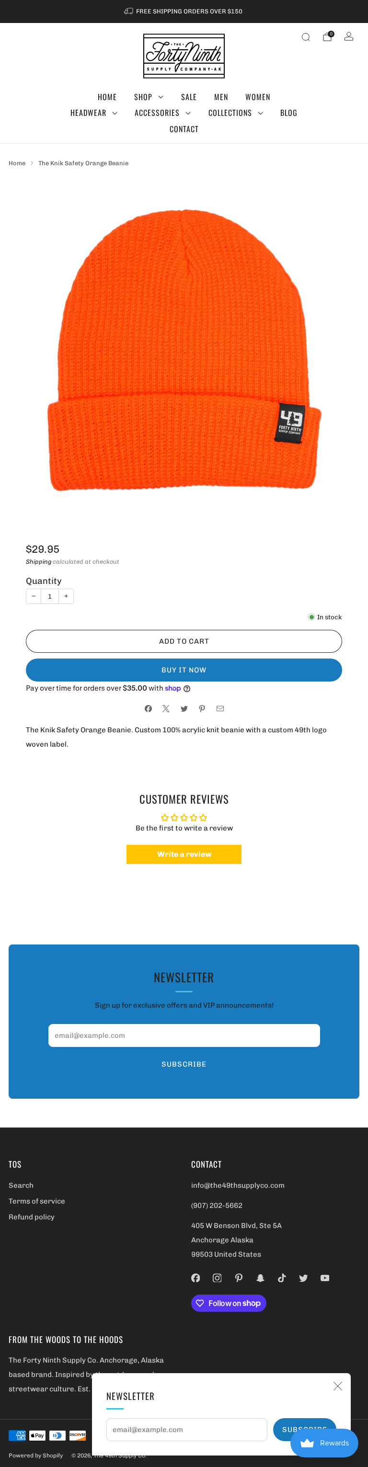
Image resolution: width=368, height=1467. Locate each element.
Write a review (184, 854)
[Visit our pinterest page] (239, 1278)
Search (21, 1185)
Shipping (38, 561)
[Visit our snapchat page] (260, 1278)
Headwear (88, 112)
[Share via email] (220, 708)
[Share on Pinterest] (201, 708)
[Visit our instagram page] (217, 1278)
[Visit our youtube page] (325, 1278)
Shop (143, 96)
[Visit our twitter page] (303, 1278)
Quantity (44, 581)
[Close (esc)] (338, 1386)
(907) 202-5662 (216, 1205)
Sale (189, 96)
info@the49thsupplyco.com (238, 1185)
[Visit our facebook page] (196, 1278)
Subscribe (184, 1064)
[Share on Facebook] (148, 708)
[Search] (305, 37)
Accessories (157, 112)
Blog (289, 112)
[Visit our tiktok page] (282, 1278)
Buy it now (184, 670)
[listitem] (184, 11)
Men (221, 96)
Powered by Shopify (36, 1455)
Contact (184, 129)
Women (257, 96)
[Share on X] (166, 708)
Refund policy (32, 1217)
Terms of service (37, 1201)
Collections (230, 112)
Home (107, 96)
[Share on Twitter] (184, 708)
